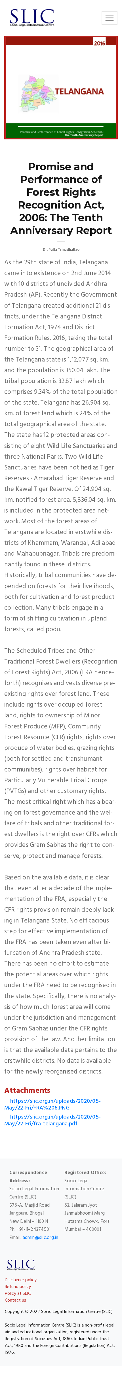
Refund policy (18, 1287)
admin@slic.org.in (40, 1238)
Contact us (15, 1300)
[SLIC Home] (32, 18)
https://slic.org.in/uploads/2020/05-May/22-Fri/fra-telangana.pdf (52, 1120)
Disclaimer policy (21, 1280)
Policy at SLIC (18, 1293)
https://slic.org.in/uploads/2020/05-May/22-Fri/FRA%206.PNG (52, 1105)
